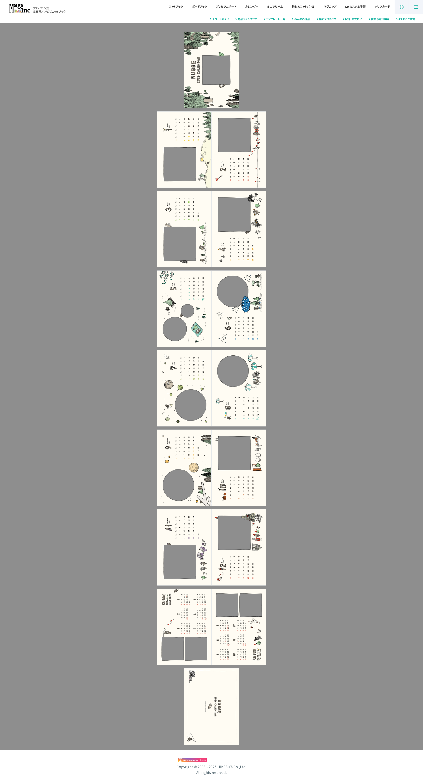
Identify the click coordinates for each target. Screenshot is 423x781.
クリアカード (382, 6)
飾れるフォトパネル (303, 6)
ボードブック (199, 6)
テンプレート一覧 (275, 19)
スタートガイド (220, 19)
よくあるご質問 (407, 19)
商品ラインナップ (247, 19)
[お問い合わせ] (416, 7)
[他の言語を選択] (402, 7)
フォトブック (176, 6)
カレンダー (251, 6)
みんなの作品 (302, 19)
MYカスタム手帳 (355, 6)
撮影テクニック (327, 19)
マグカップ (330, 6)
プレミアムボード (226, 6)
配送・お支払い (353, 19)
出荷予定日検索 (380, 19)
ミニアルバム (275, 6)
